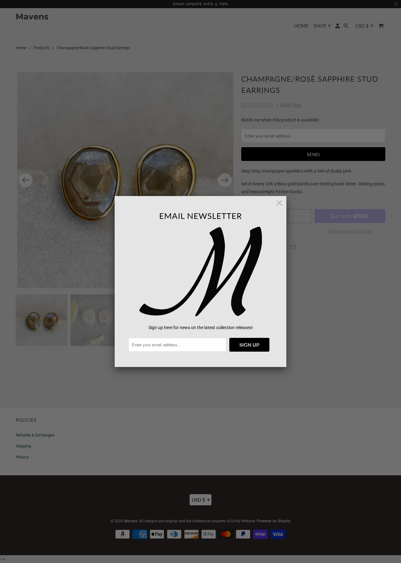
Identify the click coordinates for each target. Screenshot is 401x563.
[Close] (279, 203)
